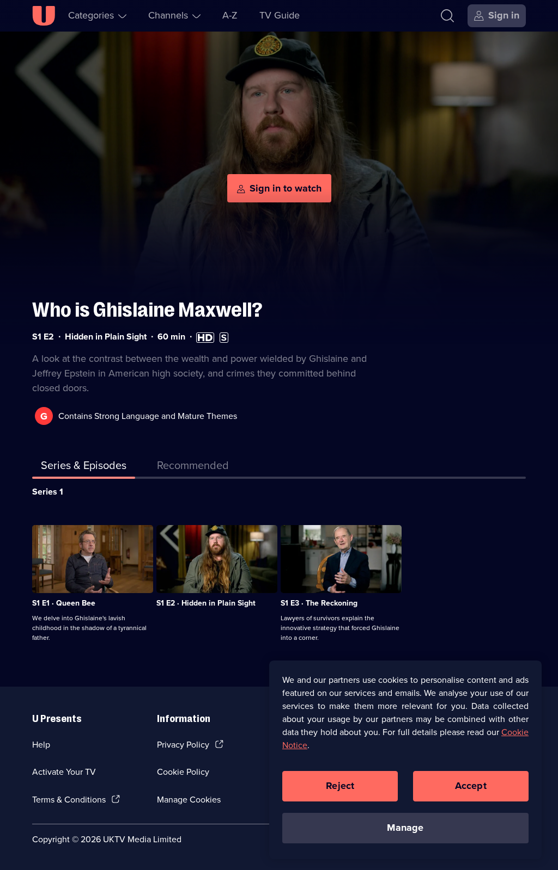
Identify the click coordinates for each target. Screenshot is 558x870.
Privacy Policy (183, 744)
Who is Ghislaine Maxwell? (147, 310)
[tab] (193, 467)
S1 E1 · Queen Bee (63, 603)
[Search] (447, 15)
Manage (405, 827)
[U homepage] (43, 15)
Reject (340, 786)
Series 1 (47, 491)
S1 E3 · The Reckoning (319, 603)
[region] (405, 759)
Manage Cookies (189, 799)
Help (41, 744)
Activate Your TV (64, 772)
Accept (471, 786)
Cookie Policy (183, 772)
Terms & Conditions (69, 799)
